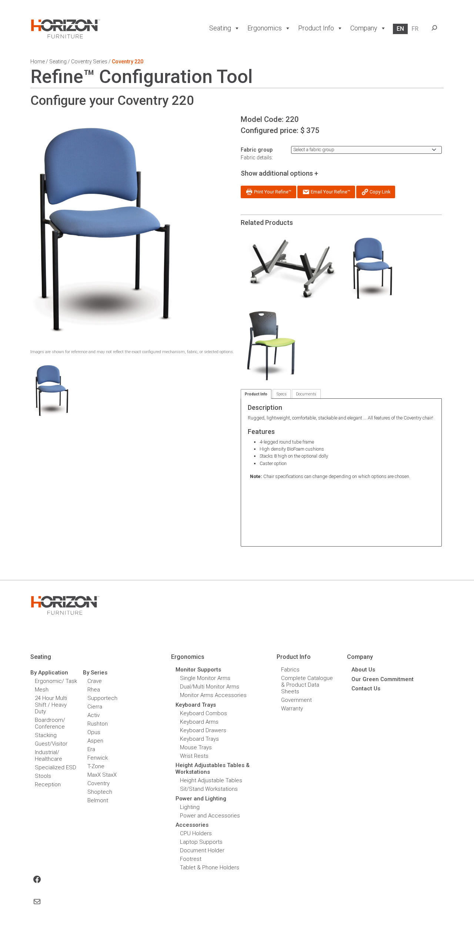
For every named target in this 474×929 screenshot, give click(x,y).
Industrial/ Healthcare (48, 755)
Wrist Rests (194, 756)
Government (296, 700)
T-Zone (95, 766)
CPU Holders (196, 833)
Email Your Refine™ (330, 192)
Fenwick (97, 757)
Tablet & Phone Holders (209, 867)
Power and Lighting (201, 798)
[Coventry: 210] (372, 268)
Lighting (190, 807)
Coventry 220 (127, 61)
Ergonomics (264, 28)
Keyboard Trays (199, 739)
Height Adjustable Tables (211, 780)
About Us (363, 669)
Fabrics (290, 669)
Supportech (102, 698)
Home (37, 61)
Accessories (192, 825)
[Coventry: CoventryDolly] (292, 268)
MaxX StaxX (102, 775)
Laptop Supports (201, 842)
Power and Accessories (210, 815)
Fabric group (257, 150)
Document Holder (202, 850)
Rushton (97, 723)
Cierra (94, 706)
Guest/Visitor (51, 743)
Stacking (46, 735)
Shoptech (99, 792)
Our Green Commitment (382, 679)
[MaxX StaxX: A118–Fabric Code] (271, 346)
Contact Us (365, 688)
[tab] (256, 394)
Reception (48, 784)
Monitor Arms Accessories (213, 695)
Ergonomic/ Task (56, 681)
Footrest (190, 859)
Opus (93, 732)
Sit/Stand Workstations (209, 789)
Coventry (98, 783)
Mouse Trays (196, 747)
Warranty (292, 708)
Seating (220, 28)
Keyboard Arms (199, 722)
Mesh (42, 689)
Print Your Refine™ (272, 192)
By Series (95, 672)
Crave (94, 681)
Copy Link (379, 192)
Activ (93, 715)
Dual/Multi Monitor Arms (209, 686)
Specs (282, 394)
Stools (43, 776)
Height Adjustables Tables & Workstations (213, 768)
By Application (49, 672)
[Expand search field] (434, 28)
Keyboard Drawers (203, 730)
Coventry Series (89, 61)
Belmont (97, 800)
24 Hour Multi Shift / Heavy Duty (51, 705)
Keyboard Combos (203, 713)
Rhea (93, 689)
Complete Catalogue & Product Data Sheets (307, 685)
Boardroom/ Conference (50, 723)
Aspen (95, 740)
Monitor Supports (198, 669)
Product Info (256, 394)
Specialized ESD (55, 767)
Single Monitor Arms (205, 678)
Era (91, 749)
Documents (306, 394)
